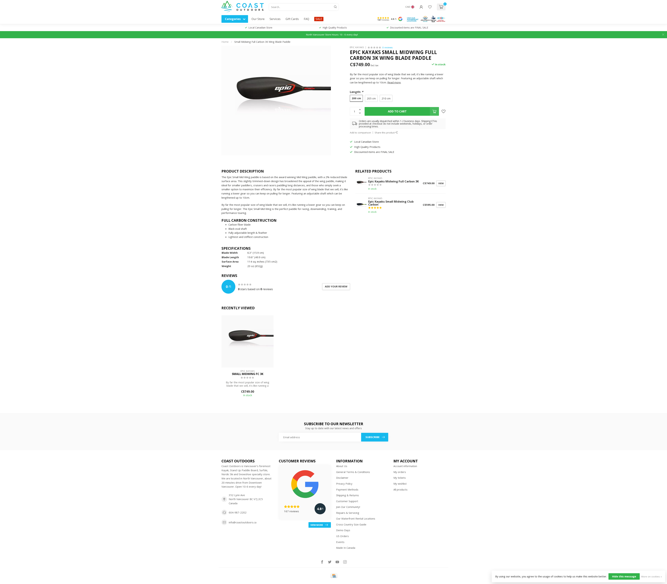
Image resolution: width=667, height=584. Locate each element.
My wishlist (400, 483)
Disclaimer (342, 477)
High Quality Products (335, 27)
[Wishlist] (430, 6)
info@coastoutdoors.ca (242, 522)
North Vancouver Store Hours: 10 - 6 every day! (332, 34)
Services (275, 19)
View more (316, 524)
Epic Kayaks (357, 47)
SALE (319, 19)
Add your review (336, 286)
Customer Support (347, 501)
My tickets (399, 477)
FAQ (306, 19)
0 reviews (387, 47)
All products (400, 489)
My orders (399, 472)
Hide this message (624, 576)
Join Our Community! (348, 507)
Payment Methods (347, 489)
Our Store (258, 19)
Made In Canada (345, 547)
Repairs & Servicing (347, 512)
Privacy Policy (344, 483)
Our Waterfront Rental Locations (355, 518)
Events (340, 542)
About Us (341, 466)
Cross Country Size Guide (351, 524)
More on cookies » (651, 576)
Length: (356, 92)
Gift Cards (292, 19)
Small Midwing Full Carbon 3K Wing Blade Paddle (262, 41)
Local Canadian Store (260, 27)
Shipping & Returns (347, 495)
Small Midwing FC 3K (247, 374)
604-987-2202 (237, 512)
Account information (405, 466)
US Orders (342, 536)
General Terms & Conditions (353, 472)
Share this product (385, 132)
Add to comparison (360, 132)
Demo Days (343, 530)
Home (225, 41)
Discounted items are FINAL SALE (409, 27)
